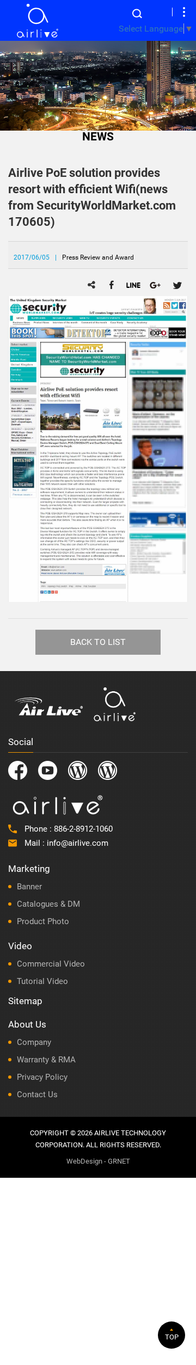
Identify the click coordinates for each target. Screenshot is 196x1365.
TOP (172, 1337)
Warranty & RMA (46, 1060)
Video (20, 945)
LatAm (107, 770)
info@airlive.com (77, 843)
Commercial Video (51, 964)
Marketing (29, 868)
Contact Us (37, 1094)
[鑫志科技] (37, 20)
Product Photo (43, 921)
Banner (29, 886)
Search (137, 13)
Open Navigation (184, 12)
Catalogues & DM (48, 904)
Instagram (77, 770)
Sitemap (25, 1000)
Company (34, 1042)
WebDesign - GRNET (98, 1161)
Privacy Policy (42, 1077)
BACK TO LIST (98, 642)
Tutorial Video (42, 981)
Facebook (17, 770)
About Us (27, 1024)
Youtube (47, 770)
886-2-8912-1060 (83, 829)
